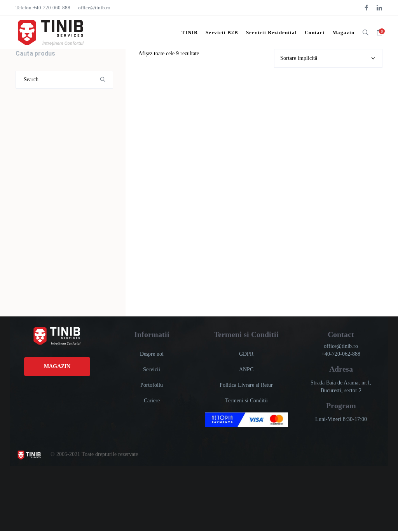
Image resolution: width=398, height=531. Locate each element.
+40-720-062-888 (340, 354)
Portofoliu (151, 385)
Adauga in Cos (164, 125)
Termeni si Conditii (246, 400)
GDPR (246, 354)
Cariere (152, 400)
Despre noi (152, 354)
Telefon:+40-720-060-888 (43, 7)
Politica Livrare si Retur (246, 385)
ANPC (246, 369)
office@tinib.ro (94, 7)
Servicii (151, 369)
